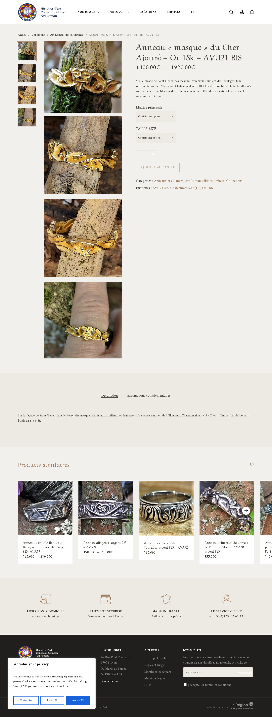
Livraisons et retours (157, 672)
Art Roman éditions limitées (66, 34)
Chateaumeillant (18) (185, 188)
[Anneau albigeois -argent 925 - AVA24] (105, 508)
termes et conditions (218, 685)
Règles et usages (154, 665)
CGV (147, 685)
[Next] (246, 511)
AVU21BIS (161, 188)
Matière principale (149, 108)
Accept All (78, 700)
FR (193, 12)
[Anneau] (45, 508)
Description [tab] (109, 396)
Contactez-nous (110, 681)
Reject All (52, 700)
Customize (26, 700)
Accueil (22, 34)
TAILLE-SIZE (146, 129)
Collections (38, 34)
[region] (52, 683)
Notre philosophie (156, 658)
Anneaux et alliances (168, 181)
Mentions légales (155, 678)
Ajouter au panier (158, 167)
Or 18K (207, 188)
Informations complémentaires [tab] (149, 396)
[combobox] (156, 117)
